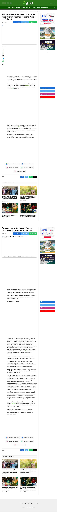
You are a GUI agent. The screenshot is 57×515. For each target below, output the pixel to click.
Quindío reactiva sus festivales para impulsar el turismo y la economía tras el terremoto (10, 215)
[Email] (3, 55)
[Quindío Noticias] (28, 3)
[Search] (54, 8)
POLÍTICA (38, 7)
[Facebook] (3, 50)
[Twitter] (3, 53)
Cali (19, 126)
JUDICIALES (23, 7)
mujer (12, 88)
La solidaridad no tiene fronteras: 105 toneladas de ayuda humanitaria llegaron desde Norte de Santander (28, 215)
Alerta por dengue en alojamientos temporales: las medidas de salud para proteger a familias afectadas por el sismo (9, 198)
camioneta (27, 85)
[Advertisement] (24, 60)
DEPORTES (34, 7)
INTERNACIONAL (44, 7)
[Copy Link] (3, 64)
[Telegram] (3, 58)
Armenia (9, 290)
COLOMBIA (28, 7)
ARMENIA (18, 7)
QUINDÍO (13, 7)
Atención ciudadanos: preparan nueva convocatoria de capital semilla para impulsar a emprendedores (28, 197)
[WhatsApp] (3, 61)
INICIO (9, 7)
